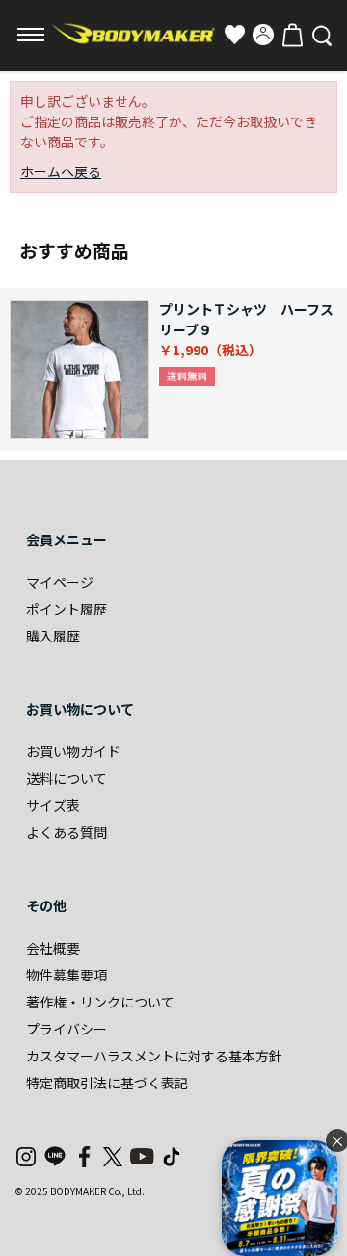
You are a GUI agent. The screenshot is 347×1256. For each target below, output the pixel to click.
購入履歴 (53, 635)
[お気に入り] (234, 34)
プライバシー (66, 1028)
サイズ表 (53, 805)
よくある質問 (66, 832)
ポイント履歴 (66, 608)
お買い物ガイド (73, 751)
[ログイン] (263, 34)
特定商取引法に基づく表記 (107, 1082)
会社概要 (53, 947)
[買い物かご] (292, 34)
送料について (66, 778)
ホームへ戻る (60, 171)
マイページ (59, 581)
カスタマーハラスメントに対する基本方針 (154, 1055)
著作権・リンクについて (100, 1001)
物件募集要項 (66, 974)
